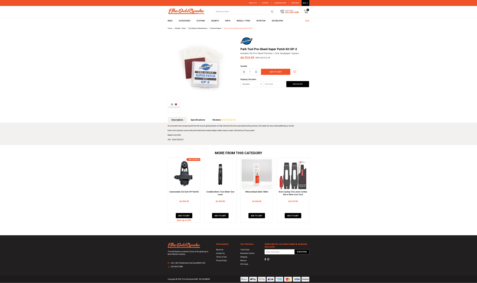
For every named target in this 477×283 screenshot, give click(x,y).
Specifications (198, 119)
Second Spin (277, 21)
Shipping (243, 257)
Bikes (170, 21)
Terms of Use (221, 257)
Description (177, 119)
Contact (265, 3)
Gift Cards (244, 264)
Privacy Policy (221, 260)
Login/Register (280, 3)
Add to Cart (276, 72)
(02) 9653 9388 (292, 12)
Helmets (215, 21)
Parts (227, 21)
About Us (253, 3)
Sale (307, 21)
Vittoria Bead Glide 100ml (256, 192)
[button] (295, 72)
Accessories (184, 21)
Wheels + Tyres (243, 21)
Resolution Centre (247, 253)
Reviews (217, 119)
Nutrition (261, 21)
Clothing (201, 21)
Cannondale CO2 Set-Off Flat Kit (184, 192)
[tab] (177, 120)
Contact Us (220, 253)
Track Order (245, 250)
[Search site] (272, 11)
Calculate (298, 84)
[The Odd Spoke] (186, 11)
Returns (243, 260)
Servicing (295, 3)
